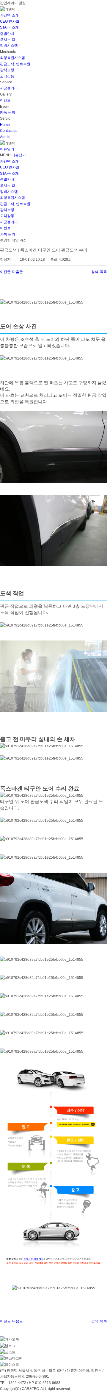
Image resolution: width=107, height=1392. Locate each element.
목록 (103, 272)
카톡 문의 (7, 112)
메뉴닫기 (19, 155)
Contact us (8, 131)
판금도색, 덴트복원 (15, 64)
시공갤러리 (9, 88)
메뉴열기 (7, 149)
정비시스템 (9, 45)
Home (5, 125)
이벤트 (5, 100)
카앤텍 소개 (9, 15)
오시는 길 (7, 40)
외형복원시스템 (12, 58)
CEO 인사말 (9, 21)
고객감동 (7, 76)
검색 (94, 272)
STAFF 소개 (9, 27)
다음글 (17, 272)
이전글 (5, 272)
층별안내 (7, 34)
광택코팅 (7, 70)
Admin (5, 137)
